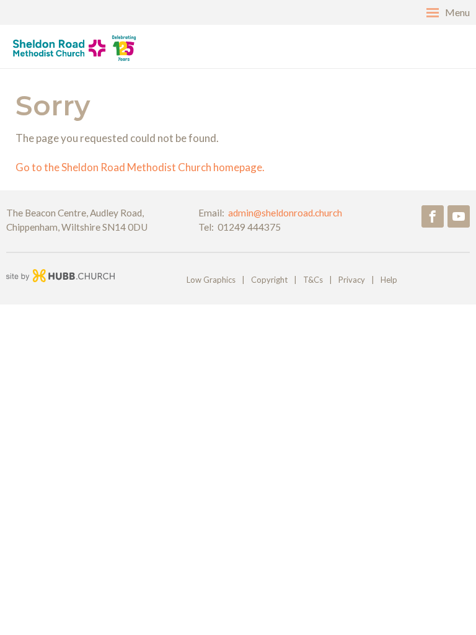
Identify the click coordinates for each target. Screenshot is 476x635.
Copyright (269, 280)
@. (285, 212)
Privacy (351, 280)
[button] (238, 12)
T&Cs (313, 280)
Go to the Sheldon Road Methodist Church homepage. (140, 167)
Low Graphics (211, 280)
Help (389, 280)
